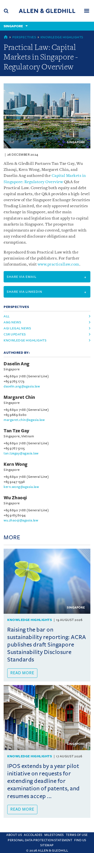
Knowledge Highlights (61, 37)
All (7, 316)
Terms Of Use (77, 835)
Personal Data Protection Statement (40, 840)
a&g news (12, 322)
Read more (22, 673)
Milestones (54, 835)
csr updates (15, 334)
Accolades (33, 835)
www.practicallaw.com (58, 264)
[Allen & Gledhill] (47, 11)
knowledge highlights (25, 340)
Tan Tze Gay (16, 430)
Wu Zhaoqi (15, 497)
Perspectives (24, 37)
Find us (80, 840)
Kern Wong (16, 464)
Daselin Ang (17, 363)
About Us (14, 835)
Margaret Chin (19, 397)
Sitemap (47, 845)
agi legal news (17, 328)
